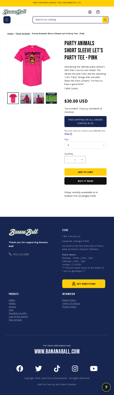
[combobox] (71, 19)
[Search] (105, 20)
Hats (11, 310)
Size (66, 139)
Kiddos (12, 303)
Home (10, 33)
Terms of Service (71, 303)
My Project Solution (66, 384)
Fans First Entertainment (54, 378)
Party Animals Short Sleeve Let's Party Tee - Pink (58, 33)
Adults (12, 300)
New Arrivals (15, 319)
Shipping (83, 108)
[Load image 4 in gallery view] (51, 98)
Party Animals (23, 33)
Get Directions (86, 283)
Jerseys (12, 306)
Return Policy (69, 300)
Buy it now (85, 180)
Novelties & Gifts (18, 313)
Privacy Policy (69, 306)
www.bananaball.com (57, 351)
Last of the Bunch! (18, 316)
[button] (7, 19)
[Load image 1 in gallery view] (13, 98)
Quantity (68, 153)
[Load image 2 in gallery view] (25, 98)
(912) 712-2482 (21, 254)
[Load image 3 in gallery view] (38, 98)
